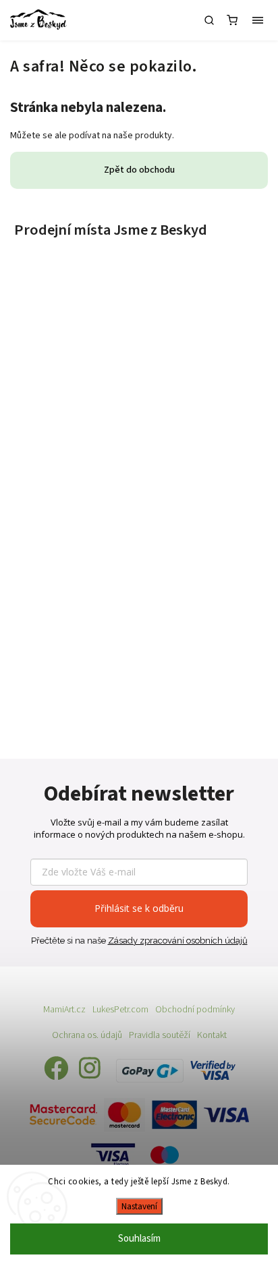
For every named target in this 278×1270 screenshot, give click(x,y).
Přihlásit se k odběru (139, 908)
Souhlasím (139, 1239)
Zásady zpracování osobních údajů (178, 940)
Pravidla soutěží (159, 1035)
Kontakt (212, 1035)
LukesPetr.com (120, 1009)
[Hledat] (209, 20)
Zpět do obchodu (139, 170)
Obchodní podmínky (195, 1009)
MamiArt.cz (64, 1009)
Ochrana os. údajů (87, 1035)
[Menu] (257, 20)
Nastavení (139, 1206)
